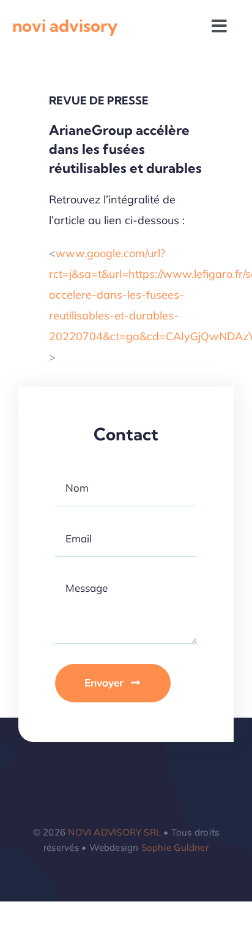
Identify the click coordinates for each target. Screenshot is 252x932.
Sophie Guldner (175, 847)
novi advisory (64, 25)
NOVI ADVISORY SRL (114, 832)
